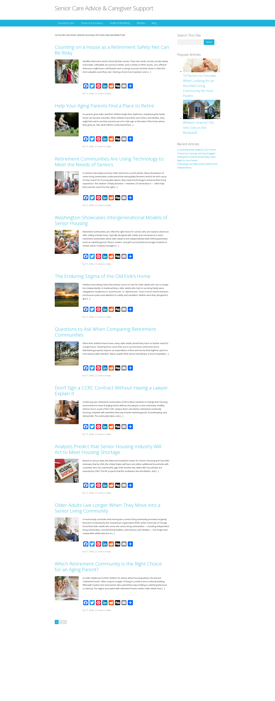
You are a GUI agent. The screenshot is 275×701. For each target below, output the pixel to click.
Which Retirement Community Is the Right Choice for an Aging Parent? (108, 566)
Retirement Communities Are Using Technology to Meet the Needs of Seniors (109, 161)
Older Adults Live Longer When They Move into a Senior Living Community (107, 508)
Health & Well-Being (120, 23)
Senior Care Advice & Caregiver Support (104, 8)
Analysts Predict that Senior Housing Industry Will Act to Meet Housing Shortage (108, 449)
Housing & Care (66, 23)
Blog (154, 23)
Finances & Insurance (92, 23)
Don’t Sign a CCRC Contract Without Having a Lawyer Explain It (111, 390)
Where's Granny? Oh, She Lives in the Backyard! (199, 127)
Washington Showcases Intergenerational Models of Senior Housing (111, 220)
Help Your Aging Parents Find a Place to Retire (104, 105)
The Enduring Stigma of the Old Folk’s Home (102, 276)
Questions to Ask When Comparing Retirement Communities (105, 332)
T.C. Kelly (89, 93)
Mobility (141, 23)
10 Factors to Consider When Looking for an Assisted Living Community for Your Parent (199, 85)
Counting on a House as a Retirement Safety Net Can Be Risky (112, 50)
